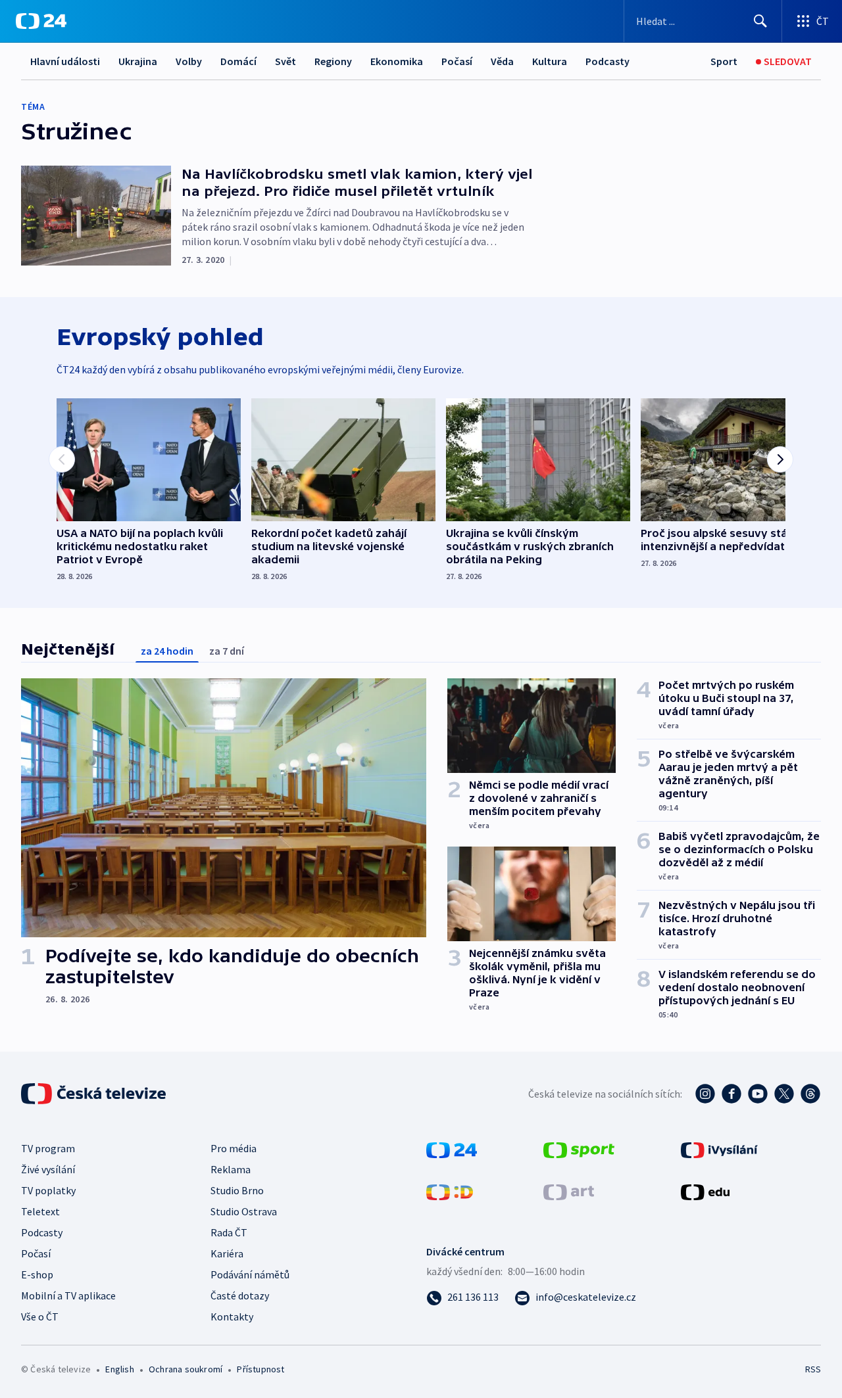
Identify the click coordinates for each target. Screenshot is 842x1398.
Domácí (238, 61)
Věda (502, 61)
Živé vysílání (48, 1169)
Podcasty (607, 61)
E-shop (37, 1274)
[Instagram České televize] (705, 1093)
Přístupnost (260, 1369)
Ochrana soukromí (185, 1369)
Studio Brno (237, 1190)
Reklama (230, 1169)
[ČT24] (41, 21)
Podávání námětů (249, 1274)
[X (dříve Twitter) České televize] (784, 1093)
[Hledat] (760, 21)
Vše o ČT (40, 1316)
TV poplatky (48, 1190)
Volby (189, 61)
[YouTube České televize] (757, 1093)
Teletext (40, 1211)
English (119, 1369)
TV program (48, 1148)
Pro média (233, 1148)
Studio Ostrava (243, 1211)
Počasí (456, 61)
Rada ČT (228, 1232)
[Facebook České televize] (731, 1093)
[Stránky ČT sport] (578, 1148)
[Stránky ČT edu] (705, 1191)
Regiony (333, 61)
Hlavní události (65, 61)
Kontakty (231, 1316)
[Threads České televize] (810, 1093)
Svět (285, 61)
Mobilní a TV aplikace (68, 1295)
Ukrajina (137, 61)
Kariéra (226, 1253)
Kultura (549, 61)
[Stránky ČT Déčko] (449, 1191)
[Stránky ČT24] (451, 1148)
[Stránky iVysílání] (719, 1148)
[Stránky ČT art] (568, 1191)
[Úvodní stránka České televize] (94, 1093)
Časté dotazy (239, 1295)
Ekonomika (396, 61)
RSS (813, 1369)
